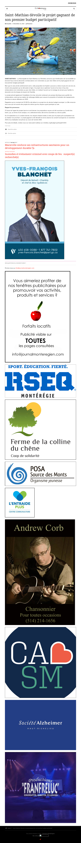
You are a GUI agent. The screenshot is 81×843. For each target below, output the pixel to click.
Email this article (12, 129)
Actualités (8, 23)
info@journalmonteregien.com (24, 268)
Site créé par (36, 835)
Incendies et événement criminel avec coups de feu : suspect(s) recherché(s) (40, 155)
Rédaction (29, 23)
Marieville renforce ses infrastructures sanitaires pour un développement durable (37, 146)
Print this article (12, 133)
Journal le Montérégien (48, 833)
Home (9, 828)
